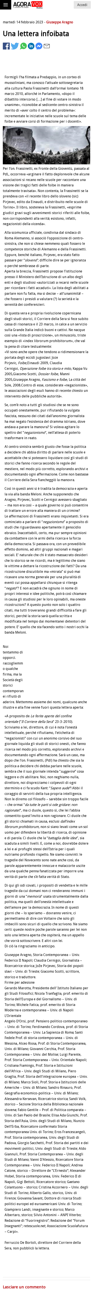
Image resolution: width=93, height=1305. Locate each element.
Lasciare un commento (24, 1287)
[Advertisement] (47, 1266)
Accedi (82, 5)
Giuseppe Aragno (59, 22)
